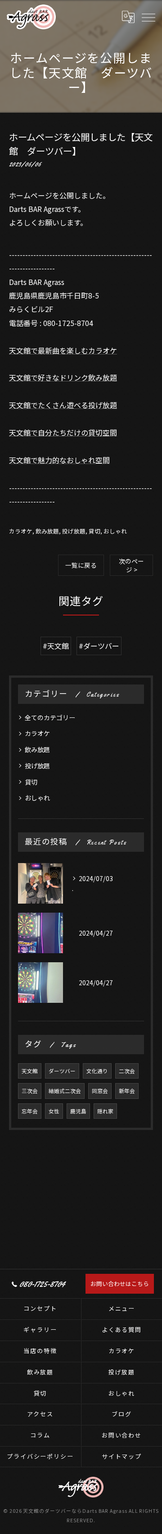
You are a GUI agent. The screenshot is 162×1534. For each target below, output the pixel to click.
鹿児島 (78, 1111)
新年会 (127, 1090)
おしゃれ (115, 531)
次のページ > (131, 565)
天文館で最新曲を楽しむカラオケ (63, 350)
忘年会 (30, 1111)
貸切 (94, 531)
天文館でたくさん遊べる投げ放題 (63, 405)
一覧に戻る (81, 565)
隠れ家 (105, 1111)
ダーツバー (62, 1071)
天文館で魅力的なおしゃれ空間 (59, 460)
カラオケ (20, 531)
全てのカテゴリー (50, 717)
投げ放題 (74, 531)
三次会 (30, 1090)
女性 (54, 1111)
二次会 (127, 1071)
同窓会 (100, 1090)
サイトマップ (122, 1456)
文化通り (97, 1071)
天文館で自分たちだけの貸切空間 (63, 432)
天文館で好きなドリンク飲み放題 (63, 377)
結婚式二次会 (65, 1090)
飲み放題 (47, 531)
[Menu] (148, 17)
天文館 (30, 1071)
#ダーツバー (99, 645)
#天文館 (56, 645)
